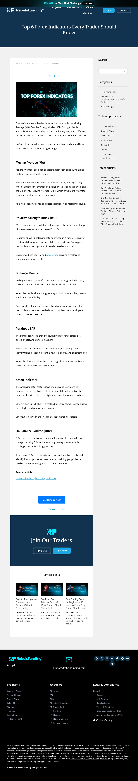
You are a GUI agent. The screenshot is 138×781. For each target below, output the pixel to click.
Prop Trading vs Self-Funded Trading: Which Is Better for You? (113, 211)
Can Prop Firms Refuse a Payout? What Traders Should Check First (51, 604)
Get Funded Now (52, 499)
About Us (87, 13)
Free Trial (105, 149)
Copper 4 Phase (108, 126)
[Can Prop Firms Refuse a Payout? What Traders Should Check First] (52, 589)
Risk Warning (102, 699)
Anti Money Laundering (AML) (109, 715)
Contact (96, 691)
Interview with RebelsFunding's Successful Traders (113, 99)
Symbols (57, 711)
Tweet (52, 76)
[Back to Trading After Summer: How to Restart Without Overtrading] (27, 589)
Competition (73, 7)
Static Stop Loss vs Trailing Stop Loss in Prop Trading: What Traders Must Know (112, 221)
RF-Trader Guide (57, 707)
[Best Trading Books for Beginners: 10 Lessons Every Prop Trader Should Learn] (77, 589)
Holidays (57, 715)
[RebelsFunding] (26, 10)
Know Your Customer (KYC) (108, 711)
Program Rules (93, 759)
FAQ (52, 695)
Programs (56, 7)
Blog (52, 699)
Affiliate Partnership (59, 703)
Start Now (88, 3)
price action (52, 254)
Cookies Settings (104, 720)
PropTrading (106, 106)
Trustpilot (12, 665)
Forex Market (106, 92)
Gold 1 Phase (106, 140)
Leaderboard (108, 158)
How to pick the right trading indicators (36, 478)
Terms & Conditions (105, 707)
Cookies (99, 695)
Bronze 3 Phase (107, 131)
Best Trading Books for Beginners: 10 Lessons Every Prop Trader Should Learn (76, 604)
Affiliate (89, 7)
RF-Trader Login (60, 723)
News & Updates (60, 719)
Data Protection (103, 703)
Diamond (105, 145)
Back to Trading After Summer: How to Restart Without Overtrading (26, 604)
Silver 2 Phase (107, 135)
